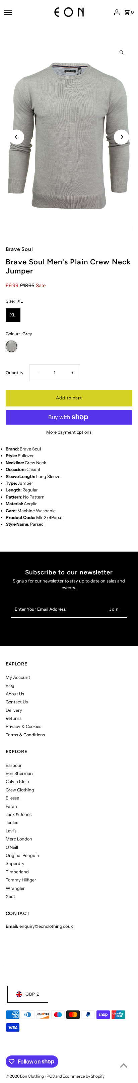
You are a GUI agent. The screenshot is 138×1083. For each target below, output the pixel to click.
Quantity (14, 372)
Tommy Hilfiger (21, 879)
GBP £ (32, 994)
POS (51, 1076)
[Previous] (16, 136)
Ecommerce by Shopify (84, 1076)
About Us (15, 693)
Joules (12, 822)
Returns (13, 718)
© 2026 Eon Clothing (25, 1076)
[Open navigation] (22, 12)
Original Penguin (22, 855)
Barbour (14, 765)
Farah (11, 806)
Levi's (11, 830)
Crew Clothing (20, 789)
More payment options (68, 432)
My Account (18, 677)
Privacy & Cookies (23, 726)
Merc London (19, 838)
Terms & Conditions (25, 734)
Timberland (17, 871)
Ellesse (12, 797)
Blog (10, 685)
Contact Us (17, 701)
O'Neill (12, 847)
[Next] (121, 136)
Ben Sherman (19, 773)
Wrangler (15, 888)
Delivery (14, 710)
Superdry (15, 863)
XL (13, 314)
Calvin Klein (17, 781)
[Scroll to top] (123, 1065)
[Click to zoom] (121, 52)
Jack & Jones (18, 814)
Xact (10, 896)
